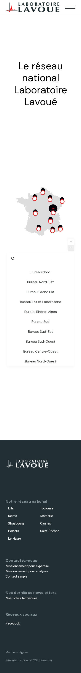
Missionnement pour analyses (27, 571)
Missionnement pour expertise (27, 566)
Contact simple (16, 576)
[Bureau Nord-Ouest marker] (35, 198)
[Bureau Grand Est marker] (62, 201)
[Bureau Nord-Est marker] (50, 199)
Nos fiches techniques (22, 598)
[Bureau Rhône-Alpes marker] (50, 221)
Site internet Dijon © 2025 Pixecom (29, 660)
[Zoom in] (71, 242)
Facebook (13, 623)
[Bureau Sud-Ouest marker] (38, 229)
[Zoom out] (71, 248)
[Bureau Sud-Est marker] (60, 229)
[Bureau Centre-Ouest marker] (35, 213)
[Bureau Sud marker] (52, 231)
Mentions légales (17, 652)
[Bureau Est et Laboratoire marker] (53, 212)
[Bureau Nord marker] (42, 192)
